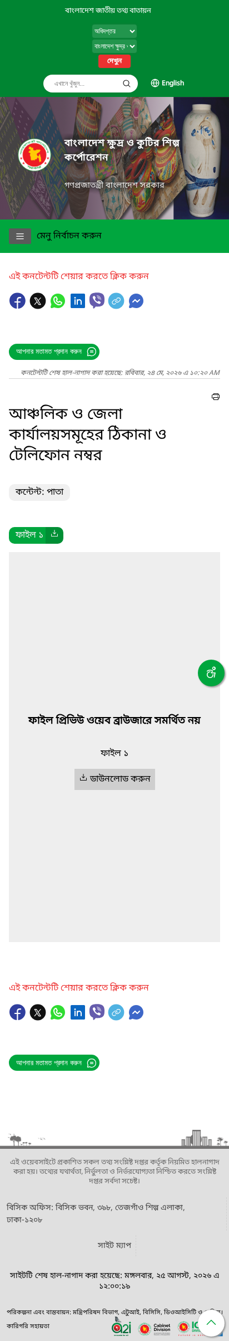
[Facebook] (19, 306)
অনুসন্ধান (127, 83)
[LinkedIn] (79, 306)
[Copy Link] (117, 306)
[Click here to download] (54, 535)
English (173, 83)
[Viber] (97, 300)
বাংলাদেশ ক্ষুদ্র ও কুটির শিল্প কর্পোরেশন (122, 150)
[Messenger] (136, 306)
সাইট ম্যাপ (114, 1246)
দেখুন (114, 61)
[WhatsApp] (59, 306)
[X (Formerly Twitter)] (39, 306)
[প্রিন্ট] (215, 398)
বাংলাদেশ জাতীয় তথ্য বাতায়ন (108, 11)
